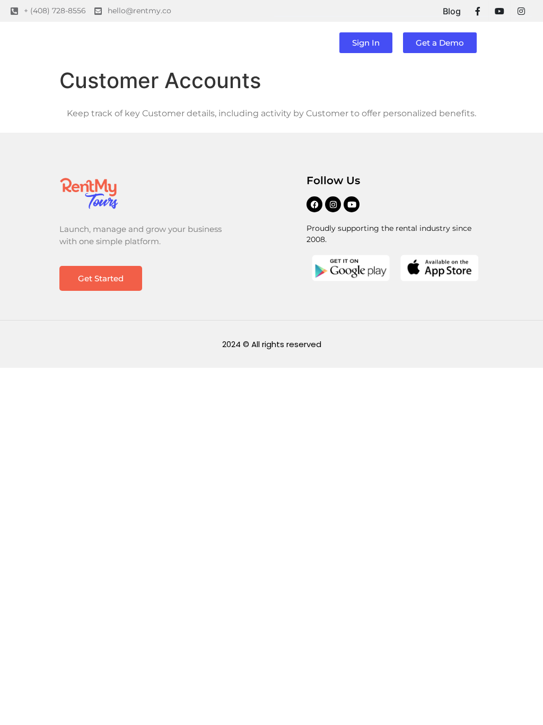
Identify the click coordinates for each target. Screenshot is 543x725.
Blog (452, 11)
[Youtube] (352, 204)
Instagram (521, 11)
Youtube (499, 11)
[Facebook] (314, 204)
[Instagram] (333, 204)
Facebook (477, 11)
